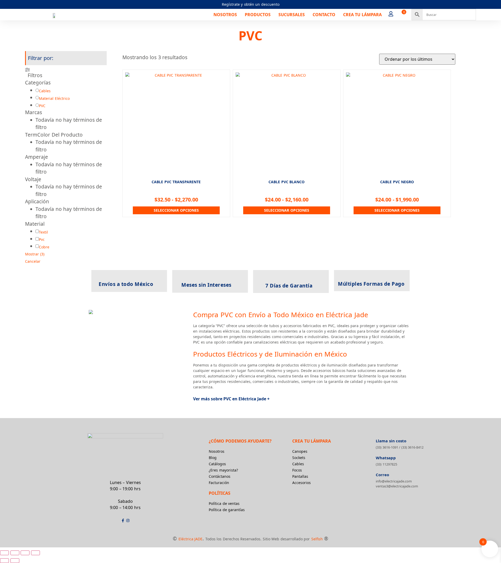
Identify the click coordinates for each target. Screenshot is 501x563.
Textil (43, 232)
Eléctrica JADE (190, 538)
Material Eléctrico (54, 98)
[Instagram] (128, 520)
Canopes (299, 451)
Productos (258, 14)
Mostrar (34, 254)
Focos (297, 470)
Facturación (219, 482)
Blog (213, 457)
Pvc (42, 239)
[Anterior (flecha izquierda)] (4, 560)
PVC (42, 105)
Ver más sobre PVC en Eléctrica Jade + (231, 399)
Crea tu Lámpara (362, 14)
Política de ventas (224, 503)
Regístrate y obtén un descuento (250, 4)
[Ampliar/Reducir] (4, 552)
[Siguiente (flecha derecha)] (14, 560)
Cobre (44, 246)
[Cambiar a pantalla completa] (14, 552)
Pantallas (300, 476)
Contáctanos (219, 476)
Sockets (298, 457)
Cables (45, 90)
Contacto (324, 14)
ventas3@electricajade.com (397, 486)
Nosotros (225, 14)
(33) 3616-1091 (387, 447)
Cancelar (32, 261)
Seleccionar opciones (176, 210)
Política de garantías (227, 509)
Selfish (317, 538)
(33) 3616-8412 (412, 447)
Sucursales (291, 14)
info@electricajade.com (394, 481)
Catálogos (217, 463)
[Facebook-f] (123, 520)
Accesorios (301, 482)
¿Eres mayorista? (223, 470)
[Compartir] (25, 552)
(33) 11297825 (386, 464)
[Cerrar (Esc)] (35, 552)
